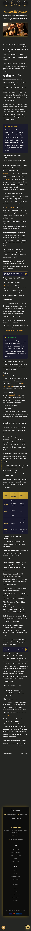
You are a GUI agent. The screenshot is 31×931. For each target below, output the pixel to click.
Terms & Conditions (15, 894)
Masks (15, 858)
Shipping (16, 873)
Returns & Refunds (15, 876)
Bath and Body (15, 861)
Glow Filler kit (10, 208)
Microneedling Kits (15, 852)
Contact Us (15, 870)
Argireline (6, 179)
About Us (15, 888)
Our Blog (16, 891)
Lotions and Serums (16, 855)
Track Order (16, 879)
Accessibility (16, 900)
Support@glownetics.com (17, 839)
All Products (16, 849)
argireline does (12, 715)
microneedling (8, 285)
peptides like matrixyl (15, 395)
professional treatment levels (13, 330)
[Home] (3, 928)
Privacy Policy (15, 897)
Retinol (5, 376)
